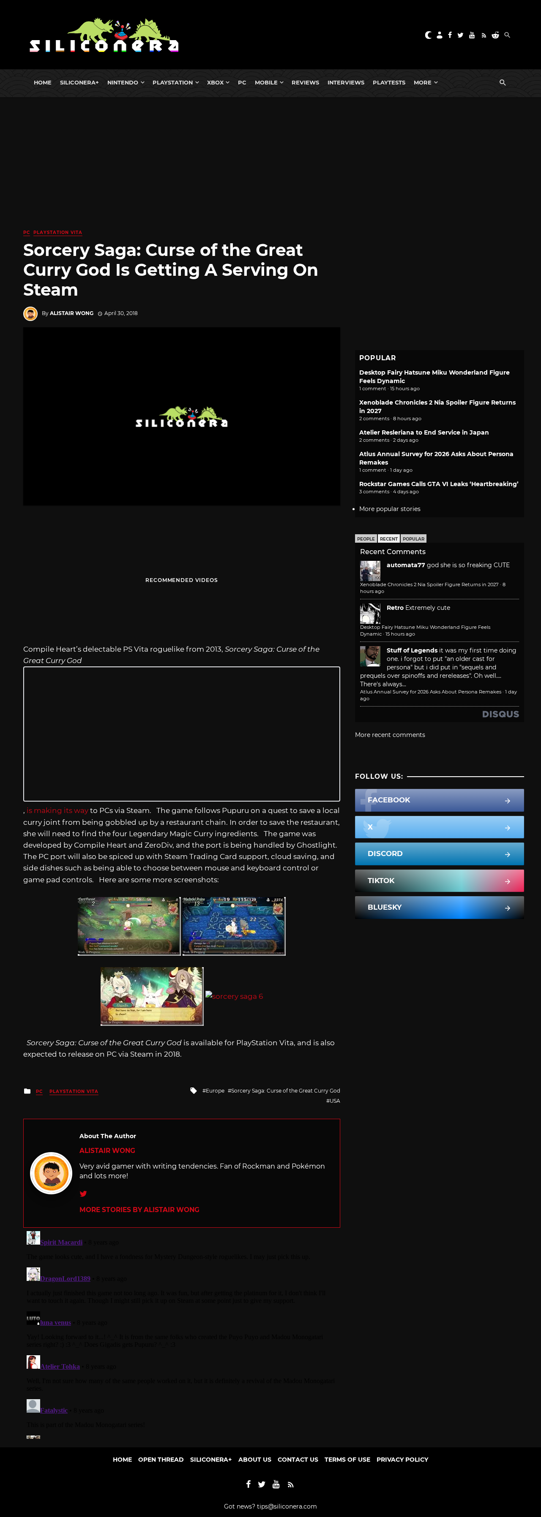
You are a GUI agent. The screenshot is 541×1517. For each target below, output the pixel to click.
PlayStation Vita (57, 232)
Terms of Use (347, 1459)
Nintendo (122, 82)
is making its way (57, 810)
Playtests (389, 82)
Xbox (215, 82)
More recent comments (390, 735)
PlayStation (173, 82)
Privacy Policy (402, 1459)
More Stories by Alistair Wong (139, 1210)
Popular (413, 539)
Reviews (305, 82)
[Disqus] (181, 1333)
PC (242, 82)
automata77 (406, 565)
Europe (215, 1090)
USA (335, 1101)
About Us (254, 1459)
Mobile (266, 82)
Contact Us (298, 1459)
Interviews (346, 82)
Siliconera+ (79, 82)
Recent (389, 539)
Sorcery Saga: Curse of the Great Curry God (285, 1090)
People (366, 539)
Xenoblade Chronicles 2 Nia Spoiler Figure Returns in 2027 (429, 584)
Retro (395, 608)
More (423, 82)
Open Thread (161, 1459)
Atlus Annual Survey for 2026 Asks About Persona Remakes (430, 692)
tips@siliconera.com (287, 1506)
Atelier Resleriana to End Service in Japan (424, 432)
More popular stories (390, 509)
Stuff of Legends (412, 650)
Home (43, 82)
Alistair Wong (71, 313)
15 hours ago (400, 634)
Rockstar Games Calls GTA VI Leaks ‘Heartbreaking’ (439, 484)
